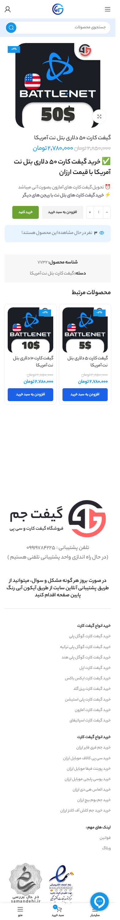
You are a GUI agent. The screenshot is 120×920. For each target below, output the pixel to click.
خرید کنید (25, 212)
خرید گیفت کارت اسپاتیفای (90, 720)
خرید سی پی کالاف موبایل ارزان (87, 758)
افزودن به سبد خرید (62, 212)
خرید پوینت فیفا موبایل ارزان (89, 769)
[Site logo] (58, 9)
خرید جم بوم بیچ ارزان (94, 800)
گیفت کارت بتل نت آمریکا (52, 274)
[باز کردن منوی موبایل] (108, 9)
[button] (85, 394)
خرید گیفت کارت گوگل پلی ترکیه (85, 647)
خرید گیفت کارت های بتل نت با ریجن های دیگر (63, 195)
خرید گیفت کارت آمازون (93, 710)
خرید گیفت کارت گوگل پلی (90, 636)
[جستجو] (11, 27)
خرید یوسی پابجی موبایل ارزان (88, 779)
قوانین (105, 838)
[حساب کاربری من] (8, 9)
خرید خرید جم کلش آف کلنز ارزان (85, 810)
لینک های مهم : (98, 827)
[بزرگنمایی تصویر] (99, 116)
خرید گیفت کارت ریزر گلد (92, 689)
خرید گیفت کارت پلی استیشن (88, 700)
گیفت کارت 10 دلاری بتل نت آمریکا (33, 362)
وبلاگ (106, 848)
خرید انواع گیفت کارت (94, 626)
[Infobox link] (58, 588)
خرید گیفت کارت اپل (95, 668)
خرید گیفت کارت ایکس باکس (88, 678)
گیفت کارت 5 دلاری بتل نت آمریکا (87, 362)
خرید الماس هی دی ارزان (92, 790)
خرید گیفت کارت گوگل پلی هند (86, 657)
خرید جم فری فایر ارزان (93, 747)
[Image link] (58, 519)
